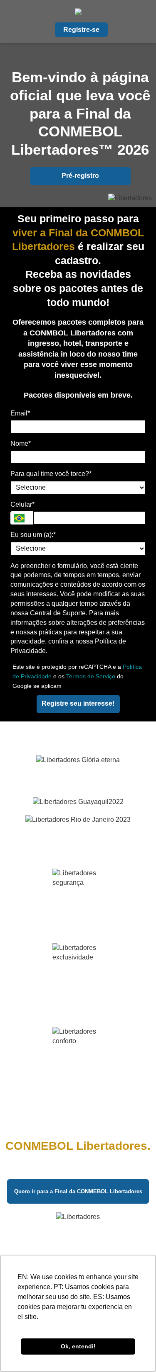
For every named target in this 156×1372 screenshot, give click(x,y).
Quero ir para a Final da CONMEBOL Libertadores (78, 1191)
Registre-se (81, 29)
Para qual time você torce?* (51, 473)
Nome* (20, 443)
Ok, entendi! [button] (78, 1346)
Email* (20, 413)
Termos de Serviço (90, 676)
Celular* (22, 504)
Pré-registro (80, 175)
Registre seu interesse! (78, 703)
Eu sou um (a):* (33, 534)
